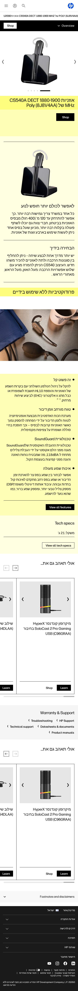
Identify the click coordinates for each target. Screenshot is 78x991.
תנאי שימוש (45, 973)
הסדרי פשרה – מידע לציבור (62, 975)
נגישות (47, 970)
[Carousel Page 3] (34, 91)
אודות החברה (68, 919)
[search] (23, 5)
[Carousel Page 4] (31, 91)
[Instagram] (57, 963)
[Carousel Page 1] (49, 91)
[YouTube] (49, 963)
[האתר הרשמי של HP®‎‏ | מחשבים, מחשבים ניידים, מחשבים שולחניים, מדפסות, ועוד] (70, 5)
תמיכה (71, 937)
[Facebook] (65, 963)
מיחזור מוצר (59, 970)
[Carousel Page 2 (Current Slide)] (41, 91)
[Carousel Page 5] (28, 91)
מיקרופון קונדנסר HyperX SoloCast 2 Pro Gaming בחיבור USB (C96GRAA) (47, 628)
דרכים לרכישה (67, 928)
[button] (15, 568)
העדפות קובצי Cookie (65, 973)
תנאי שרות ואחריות (27, 973)
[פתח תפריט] (6, 5)
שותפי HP (70, 947)
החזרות (71, 970)
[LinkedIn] (73, 963)
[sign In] (15, 5)
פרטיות (32, 970)
